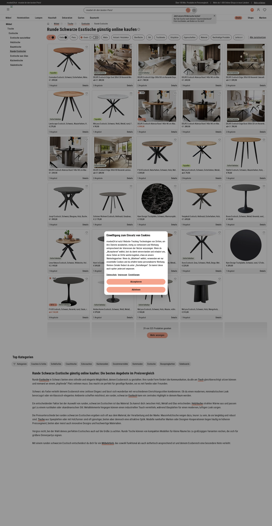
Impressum (122, 275)
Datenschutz (112, 275)
